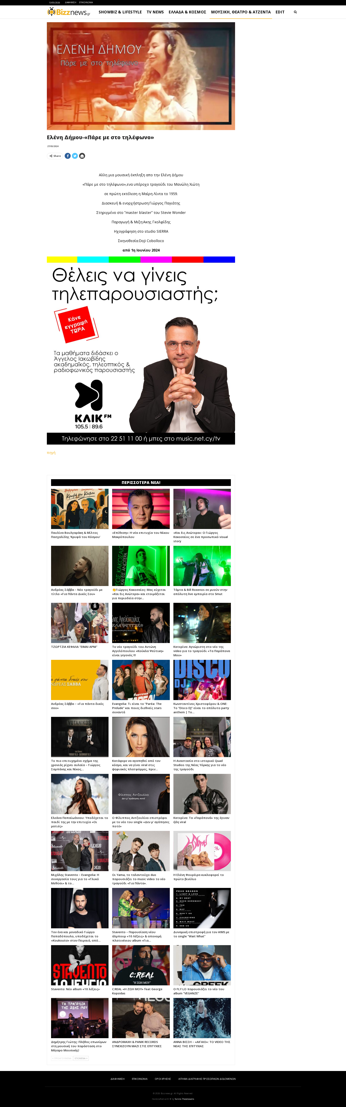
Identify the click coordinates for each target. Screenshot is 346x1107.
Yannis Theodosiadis (184, 1099)
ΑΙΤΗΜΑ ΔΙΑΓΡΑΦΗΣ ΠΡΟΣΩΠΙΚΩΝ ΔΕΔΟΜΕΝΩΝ (207, 1079)
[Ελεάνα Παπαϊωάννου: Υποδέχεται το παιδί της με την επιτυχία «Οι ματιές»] (80, 794)
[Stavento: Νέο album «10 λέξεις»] (80, 965)
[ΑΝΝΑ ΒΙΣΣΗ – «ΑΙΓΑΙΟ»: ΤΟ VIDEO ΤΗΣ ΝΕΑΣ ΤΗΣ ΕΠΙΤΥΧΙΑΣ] (202, 1018)
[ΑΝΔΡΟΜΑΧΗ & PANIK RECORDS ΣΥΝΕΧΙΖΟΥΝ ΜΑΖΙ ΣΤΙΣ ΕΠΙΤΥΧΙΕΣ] (141, 1018)
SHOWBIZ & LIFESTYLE (120, 12)
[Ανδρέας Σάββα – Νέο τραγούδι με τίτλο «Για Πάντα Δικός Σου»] (80, 566)
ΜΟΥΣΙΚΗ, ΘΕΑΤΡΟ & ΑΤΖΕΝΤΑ (241, 12)
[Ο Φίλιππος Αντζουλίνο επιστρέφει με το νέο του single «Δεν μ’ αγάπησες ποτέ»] (141, 794)
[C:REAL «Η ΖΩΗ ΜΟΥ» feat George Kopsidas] (141, 965)
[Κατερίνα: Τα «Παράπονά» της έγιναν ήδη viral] (202, 794)
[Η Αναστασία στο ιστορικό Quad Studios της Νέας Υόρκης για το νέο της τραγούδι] (202, 737)
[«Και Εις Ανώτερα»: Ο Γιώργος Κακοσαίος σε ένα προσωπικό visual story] (202, 509)
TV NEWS (155, 12)
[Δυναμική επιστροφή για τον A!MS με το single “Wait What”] (202, 908)
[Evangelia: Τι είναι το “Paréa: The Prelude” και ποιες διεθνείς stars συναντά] (141, 680)
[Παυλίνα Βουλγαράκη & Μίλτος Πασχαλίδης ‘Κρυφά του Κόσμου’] (80, 509)
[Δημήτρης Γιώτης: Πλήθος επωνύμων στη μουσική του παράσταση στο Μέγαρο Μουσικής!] (80, 1018)
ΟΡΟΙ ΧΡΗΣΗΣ (163, 1079)
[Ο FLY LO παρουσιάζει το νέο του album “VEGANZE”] (202, 965)
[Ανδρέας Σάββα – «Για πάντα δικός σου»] (80, 680)
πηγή (51, 452)
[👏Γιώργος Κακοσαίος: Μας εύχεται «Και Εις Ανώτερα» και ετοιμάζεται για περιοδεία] (141, 566)
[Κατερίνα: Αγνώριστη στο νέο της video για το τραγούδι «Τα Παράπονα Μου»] (202, 623)
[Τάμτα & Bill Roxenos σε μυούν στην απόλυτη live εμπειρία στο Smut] (202, 566)
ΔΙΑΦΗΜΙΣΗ (70, 2)
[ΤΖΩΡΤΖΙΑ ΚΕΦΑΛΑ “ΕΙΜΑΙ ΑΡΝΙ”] (80, 623)
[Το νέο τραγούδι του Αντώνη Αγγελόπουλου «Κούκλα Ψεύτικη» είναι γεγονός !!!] (141, 623)
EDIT (280, 12)
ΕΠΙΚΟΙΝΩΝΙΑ (86, 2)
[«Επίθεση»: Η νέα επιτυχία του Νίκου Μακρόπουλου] (141, 509)
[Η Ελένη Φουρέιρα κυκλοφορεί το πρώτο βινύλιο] (202, 851)
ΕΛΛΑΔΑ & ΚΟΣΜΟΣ (187, 12)
